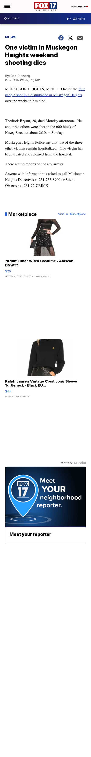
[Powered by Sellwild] (80, 462)
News (11, 37)
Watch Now (78, 6)
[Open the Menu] (7, 6)
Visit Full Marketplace (72, 214)
